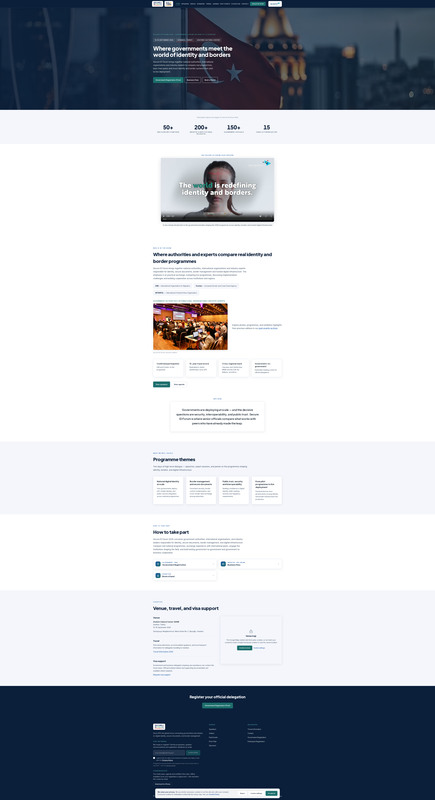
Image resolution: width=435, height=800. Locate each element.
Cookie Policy (214, 794)
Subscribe (193, 753)
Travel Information (254, 729)
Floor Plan (235, 4)
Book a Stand (210, 80)
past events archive (268, 328)
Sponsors (201, 4)
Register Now (258, 4)
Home (178, 3)
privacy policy (170, 765)
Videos (193, 4)
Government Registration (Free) (168, 80)
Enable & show (244, 648)
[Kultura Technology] (168, 4)
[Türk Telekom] (275, 4)
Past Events (225, 4)
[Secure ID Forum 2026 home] (157, 4)
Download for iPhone (162, 784)
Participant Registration (256, 741)
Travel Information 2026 (163, 652)
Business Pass (193, 80)
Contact (245, 4)
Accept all (271, 793)
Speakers (185, 4)
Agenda (216, 4)
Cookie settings (259, 648)
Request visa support (161, 675)
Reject (242, 793)
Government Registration (257, 737)
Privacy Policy (167, 760)
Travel (208, 4)
